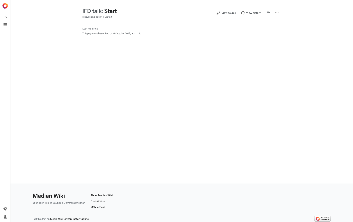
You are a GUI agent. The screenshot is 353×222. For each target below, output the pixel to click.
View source (229, 12)
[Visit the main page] (5, 6)
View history (253, 12)
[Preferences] (5, 208)
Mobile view (98, 207)
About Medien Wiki (102, 195)
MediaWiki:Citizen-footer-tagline (69, 218)
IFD (268, 12)
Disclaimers (98, 201)
